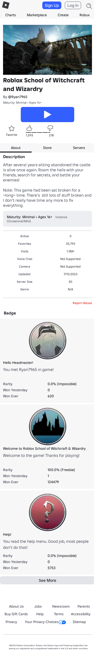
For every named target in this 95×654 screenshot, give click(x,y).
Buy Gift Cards (16, 614)
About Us (16, 606)
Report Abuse (82, 303)
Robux (85, 15)
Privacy (11, 622)
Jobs (38, 606)
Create (63, 15)
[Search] (89, 6)
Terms (59, 614)
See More (47, 580)
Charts (10, 15)
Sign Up (52, 5)
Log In (73, 5)
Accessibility (80, 614)
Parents (84, 606)
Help (40, 614)
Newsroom (61, 606)
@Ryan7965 (17, 97)
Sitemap (79, 622)
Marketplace (37, 15)
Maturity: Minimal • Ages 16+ (22, 102)
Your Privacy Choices (41, 622)
